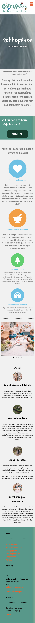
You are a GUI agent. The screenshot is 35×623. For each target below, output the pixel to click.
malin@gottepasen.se (15, 587)
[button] (3, 339)
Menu (31, 4)
